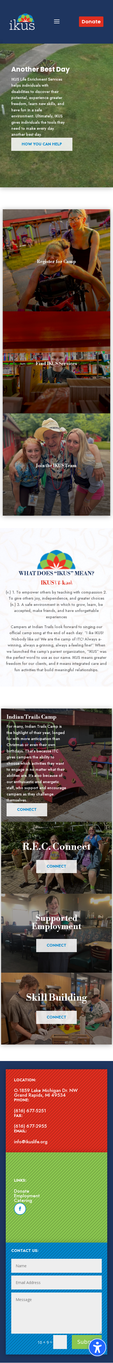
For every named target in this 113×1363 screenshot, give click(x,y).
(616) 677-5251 (30, 1110)
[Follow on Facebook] (20, 1209)
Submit (86, 1341)
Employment (27, 1195)
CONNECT (56, 866)
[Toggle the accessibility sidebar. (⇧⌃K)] (97, 1347)
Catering (23, 1200)
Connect (27, 809)
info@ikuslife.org (30, 1141)
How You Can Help (42, 144)
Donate (21, 1191)
